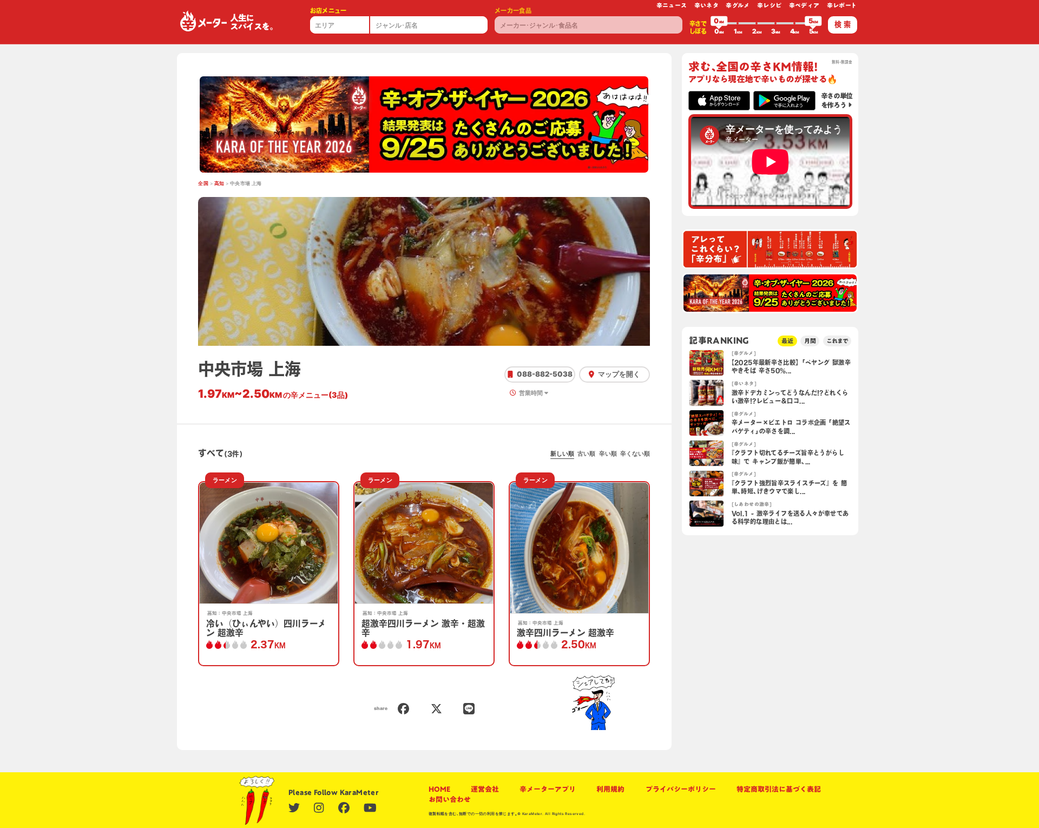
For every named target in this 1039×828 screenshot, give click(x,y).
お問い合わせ (450, 799)
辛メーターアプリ (548, 789)
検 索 (842, 24)
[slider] (719, 23)
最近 (787, 341)
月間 (810, 341)
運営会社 (485, 789)
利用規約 (610, 789)
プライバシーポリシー (681, 789)
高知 (219, 183)
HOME (439, 789)
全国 (203, 183)
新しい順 (562, 453)
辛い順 (608, 453)
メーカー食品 (513, 11)
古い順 (586, 453)
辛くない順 (635, 453)
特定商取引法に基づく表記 (778, 789)
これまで (837, 341)
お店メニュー (328, 11)
